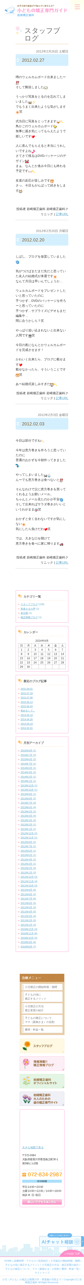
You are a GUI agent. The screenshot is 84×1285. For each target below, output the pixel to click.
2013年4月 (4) (28, 815)
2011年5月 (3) (28, 907)
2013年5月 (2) (28, 811)
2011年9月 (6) (28, 890)
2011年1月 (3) (28, 925)
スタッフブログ (29, 604)
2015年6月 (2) (28, 759)
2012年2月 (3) (28, 868)
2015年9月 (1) (28, 750)
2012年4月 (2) (28, 859)
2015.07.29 (27, 693)
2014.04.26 (27, 719)
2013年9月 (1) (28, 794)
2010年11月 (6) (29, 933)
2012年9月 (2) (28, 842)
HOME (8, 1260)
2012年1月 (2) (28, 872)
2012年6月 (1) (28, 850)
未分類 (24, 613)
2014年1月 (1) (28, 781)
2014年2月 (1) (28, 776)
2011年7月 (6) (28, 898)
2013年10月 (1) (29, 789)
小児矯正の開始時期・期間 (41, 987)
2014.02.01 (27, 728)
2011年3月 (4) (28, 916)
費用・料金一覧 (34, 1029)
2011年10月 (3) (29, 885)
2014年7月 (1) (28, 763)
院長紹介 (43, 1260)
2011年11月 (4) (29, 881)
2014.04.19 (27, 723)
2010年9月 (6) (28, 942)
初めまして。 (28, 710)
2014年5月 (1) (28, 768)
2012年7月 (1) (28, 846)
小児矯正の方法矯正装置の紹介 (34, 1008)
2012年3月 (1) (28, 864)
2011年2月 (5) (28, 920)
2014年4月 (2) (28, 772)
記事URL (62, 214)
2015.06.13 (27, 702)
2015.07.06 (27, 697)
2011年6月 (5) (28, 903)
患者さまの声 (28, 608)
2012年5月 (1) (28, 855)
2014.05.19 (27, 715)
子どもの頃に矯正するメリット (35, 996)
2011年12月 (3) (29, 877)
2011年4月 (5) (28, 911)
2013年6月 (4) (28, 807)
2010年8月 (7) (28, 946)
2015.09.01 (27, 688)
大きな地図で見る (33, 1147)
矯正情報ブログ (29, 617)
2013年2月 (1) (28, 824)
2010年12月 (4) (29, 929)
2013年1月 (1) (28, 829)
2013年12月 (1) (29, 785)
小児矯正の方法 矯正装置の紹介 (60, 1264)
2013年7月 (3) (28, 802)
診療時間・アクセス (25, 1260)
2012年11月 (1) (29, 837)
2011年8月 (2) (28, 894)
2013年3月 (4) (28, 820)
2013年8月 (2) (28, 798)
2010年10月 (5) (29, 938)
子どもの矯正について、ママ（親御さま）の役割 (39, 1020)
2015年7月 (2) (28, 755)
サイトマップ (42, 1272)
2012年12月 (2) (29, 833)
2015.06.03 (27, 706)
